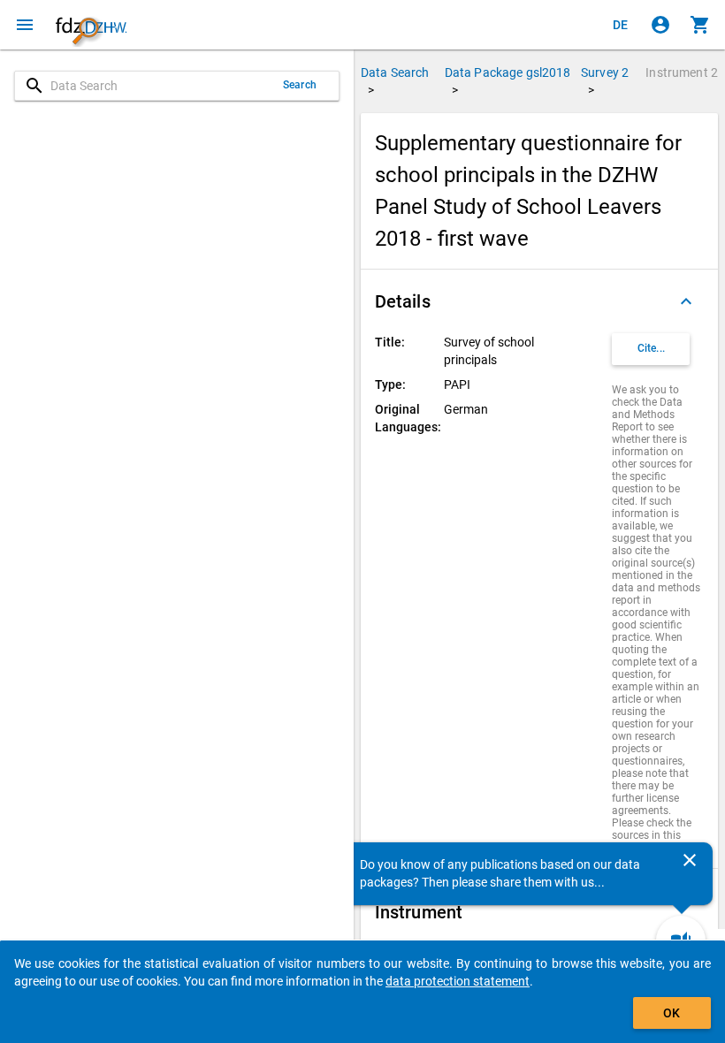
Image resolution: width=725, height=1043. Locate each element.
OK (671, 1013)
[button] (539, 301)
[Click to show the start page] (91, 25)
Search (300, 85)
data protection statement (457, 981)
